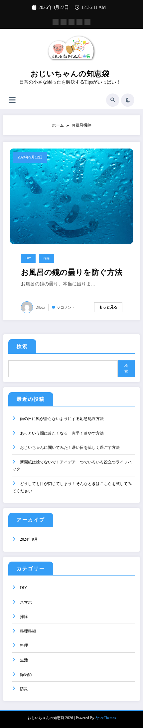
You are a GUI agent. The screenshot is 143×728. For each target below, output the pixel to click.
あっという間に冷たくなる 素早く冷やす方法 (62, 433)
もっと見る (108, 307)
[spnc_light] (127, 100)
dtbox (40, 307)
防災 (24, 689)
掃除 (47, 258)
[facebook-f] (56, 22)
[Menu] (12, 100)
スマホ (26, 602)
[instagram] (79, 22)
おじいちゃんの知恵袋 (70, 74)
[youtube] (87, 22)
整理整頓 (28, 631)
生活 (24, 660)
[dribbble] (71, 22)
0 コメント (66, 307)
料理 (24, 645)
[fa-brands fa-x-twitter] (64, 22)
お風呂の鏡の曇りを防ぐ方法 (71, 272)
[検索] (112, 100)
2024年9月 (29, 539)
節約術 (26, 674)
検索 (22, 346)
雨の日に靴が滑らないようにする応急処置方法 (62, 418)
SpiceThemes (105, 718)
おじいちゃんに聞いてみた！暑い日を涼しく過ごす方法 (70, 447)
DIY (28, 258)
